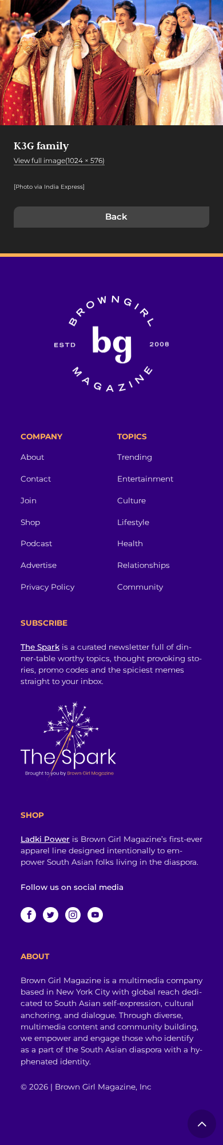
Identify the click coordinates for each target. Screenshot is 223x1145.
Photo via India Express (49, 186)
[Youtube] (95, 915)
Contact (36, 478)
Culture (131, 500)
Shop (30, 522)
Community (140, 586)
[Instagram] (73, 915)
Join (29, 500)
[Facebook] (28, 915)
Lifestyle (133, 522)
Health (130, 543)
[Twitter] (50, 915)
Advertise (39, 565)
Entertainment (145, 478)
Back (116, 216)
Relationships (143, 565)
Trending (134, 457)
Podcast (36, 543)
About (32, 457)
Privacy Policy (47, 586)
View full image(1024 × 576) (59, 160)
